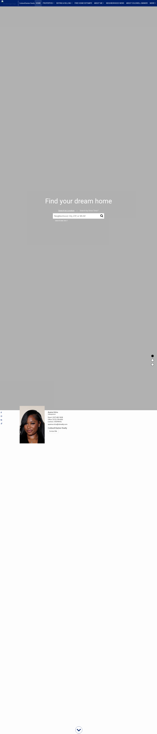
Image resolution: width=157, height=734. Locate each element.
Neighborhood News (115, 3)
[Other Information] (152, 364)
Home (38, 3)
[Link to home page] (10, 3)
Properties (49, 4)
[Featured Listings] (152, 360)
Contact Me (53, 431)
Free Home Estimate (83, 3)
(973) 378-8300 (57, 419)
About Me (99, 4)
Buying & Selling (64, 4)
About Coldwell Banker (137, 3)
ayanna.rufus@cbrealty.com (57, 424)
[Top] (152, 356)
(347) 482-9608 (57, 417)
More (153, 4)
